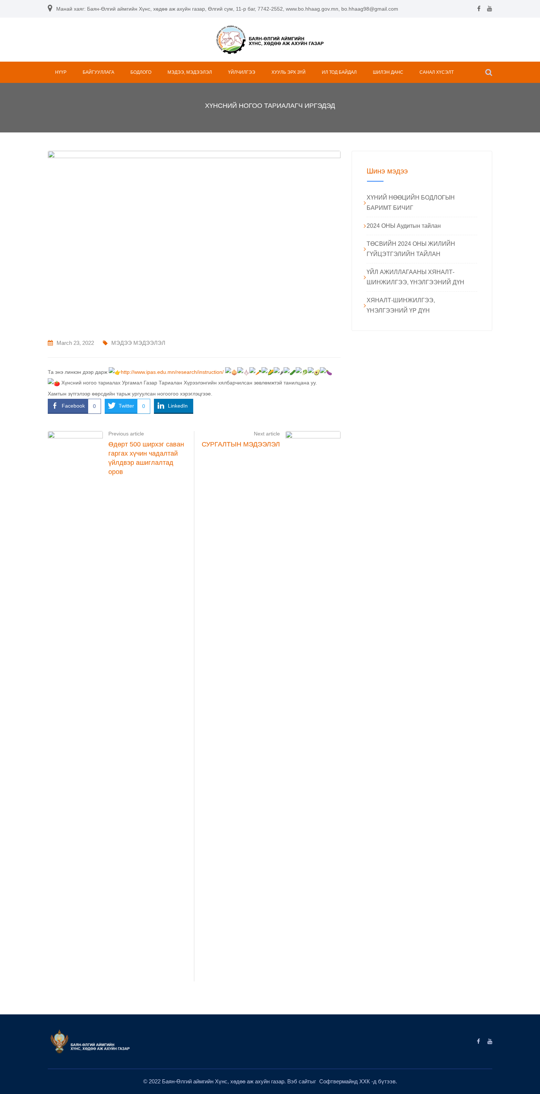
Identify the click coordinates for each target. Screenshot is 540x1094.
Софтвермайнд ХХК (345, 1081)
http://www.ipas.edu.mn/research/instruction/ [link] (172, 372)
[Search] (488, 72)
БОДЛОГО (140, 72)
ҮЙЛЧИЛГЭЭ (241, 72)
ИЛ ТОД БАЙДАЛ (339, 72)
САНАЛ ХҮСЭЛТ (437, 72)
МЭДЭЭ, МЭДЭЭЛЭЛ (190, 72)
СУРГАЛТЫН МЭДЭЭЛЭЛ (241, 444)
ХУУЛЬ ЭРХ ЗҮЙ (288, 72)
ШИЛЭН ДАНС (388, 72)
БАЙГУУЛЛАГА (98, 72)
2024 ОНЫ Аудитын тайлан (404, 226)
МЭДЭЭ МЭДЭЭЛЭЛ (138, 343)
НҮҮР (60, 72)
